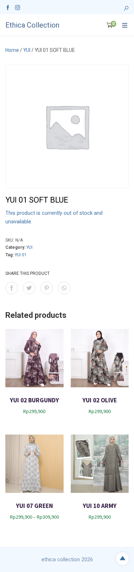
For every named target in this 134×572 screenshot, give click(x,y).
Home (12, 50)
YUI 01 (21, 254)
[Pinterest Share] (46, 288)
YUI (26, 50)
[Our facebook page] (7, 7)
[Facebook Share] (11, 288)
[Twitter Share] (29, 288)
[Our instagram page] (17, 7)
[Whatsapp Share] (64, 288)
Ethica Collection (32, 25)
